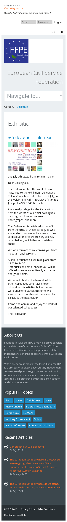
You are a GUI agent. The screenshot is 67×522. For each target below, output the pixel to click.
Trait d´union (34, 400)
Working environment (18, 419)
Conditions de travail (41, 425)
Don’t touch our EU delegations (27, 446)
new (48, 400)
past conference (15, 425)
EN (53, 31)
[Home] (16, 40)
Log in (58, 22)
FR (61, 31)
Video (37, 419)
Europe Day (12, 412)
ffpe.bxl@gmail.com (14, 8)
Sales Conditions (46, 509)
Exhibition (22, 106)
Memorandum (14, 406)
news (19, 400)
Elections (28, 412)
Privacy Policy (28, 509)
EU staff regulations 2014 (40, 406)
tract (8, 400)
